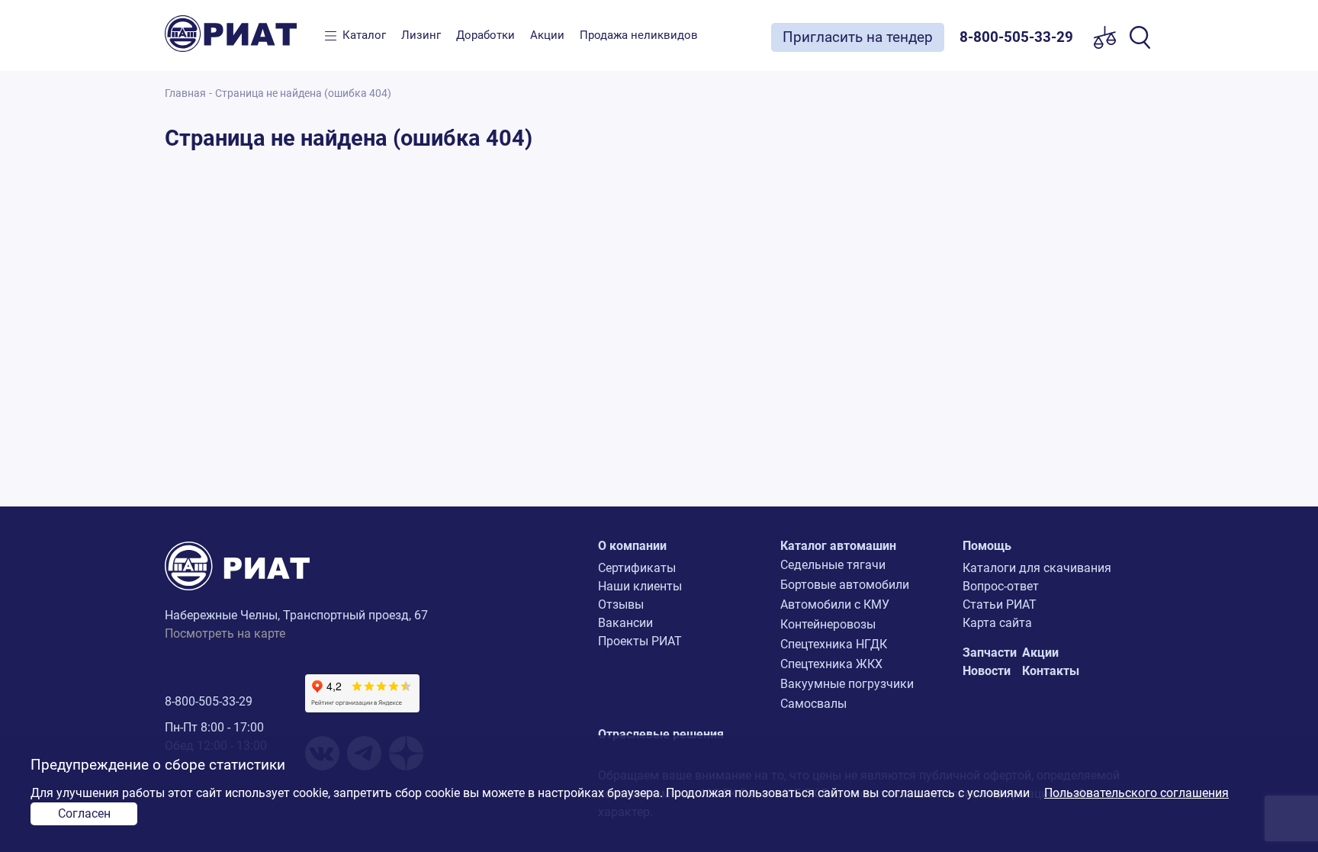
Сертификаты (637, 568)
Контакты (1050, 671)
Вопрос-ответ (1001, 586)
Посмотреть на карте (225, 633)
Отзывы (621, 604)
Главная (185, 93)
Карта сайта (997, 623)
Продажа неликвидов (639, 35)
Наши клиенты (640, 586)
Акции (547, 35)
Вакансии (625, 623)
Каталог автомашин (838, 546)
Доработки (485, 35)
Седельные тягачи (833, 565)
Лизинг (421, 35)
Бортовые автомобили (844, 584)
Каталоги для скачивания (1037, 568)
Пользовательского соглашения (1136, 793)
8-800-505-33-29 (208, 701)
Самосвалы (813, 703)
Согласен (84, 813)
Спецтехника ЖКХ (831, 664)
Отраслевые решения (661, 734)
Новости (987, 671)
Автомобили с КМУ (834, 604)
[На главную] (241, 33)
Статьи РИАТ (1000, 604)
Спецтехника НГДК (833, 644)
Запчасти (990, 652)
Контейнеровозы (828, 624)
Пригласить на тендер (858, 37)
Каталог (364, 35)
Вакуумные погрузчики (847, 684)
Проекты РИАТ (640, 641)
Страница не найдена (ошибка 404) (303, 93)
